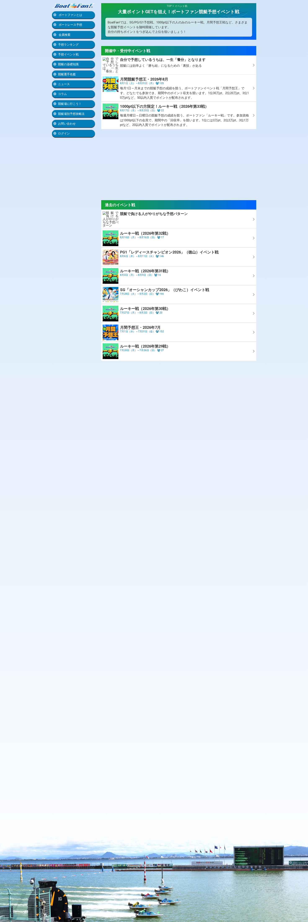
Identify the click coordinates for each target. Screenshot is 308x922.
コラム (62, 94)
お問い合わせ (67, 123)
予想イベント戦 (68, 54)
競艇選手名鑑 (67, 74)
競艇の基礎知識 (68, 64)
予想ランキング (68, 44)
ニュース (64, 84)
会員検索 (64, 34)
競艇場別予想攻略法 (71, 113)
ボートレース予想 (70, 24)
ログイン (64, 133)
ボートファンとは (70, 15)
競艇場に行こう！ (70, 103)
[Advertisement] (178, 164)
